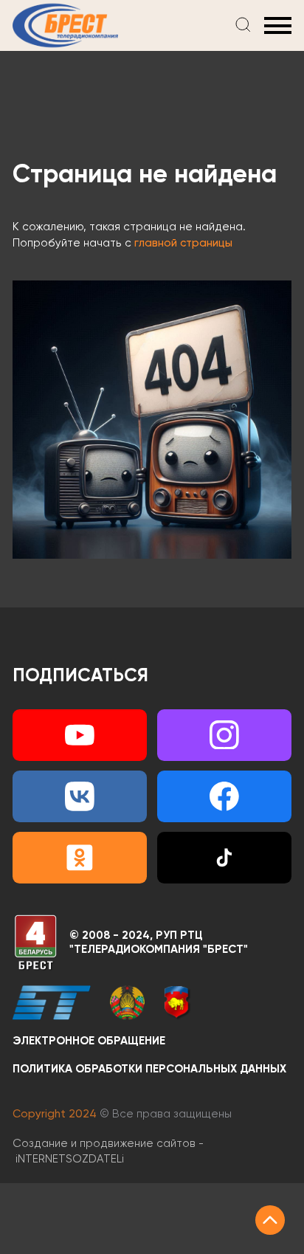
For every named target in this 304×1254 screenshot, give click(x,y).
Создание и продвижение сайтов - (108, 1151)
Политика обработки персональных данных (149, 1069)
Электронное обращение (89, 1041)
